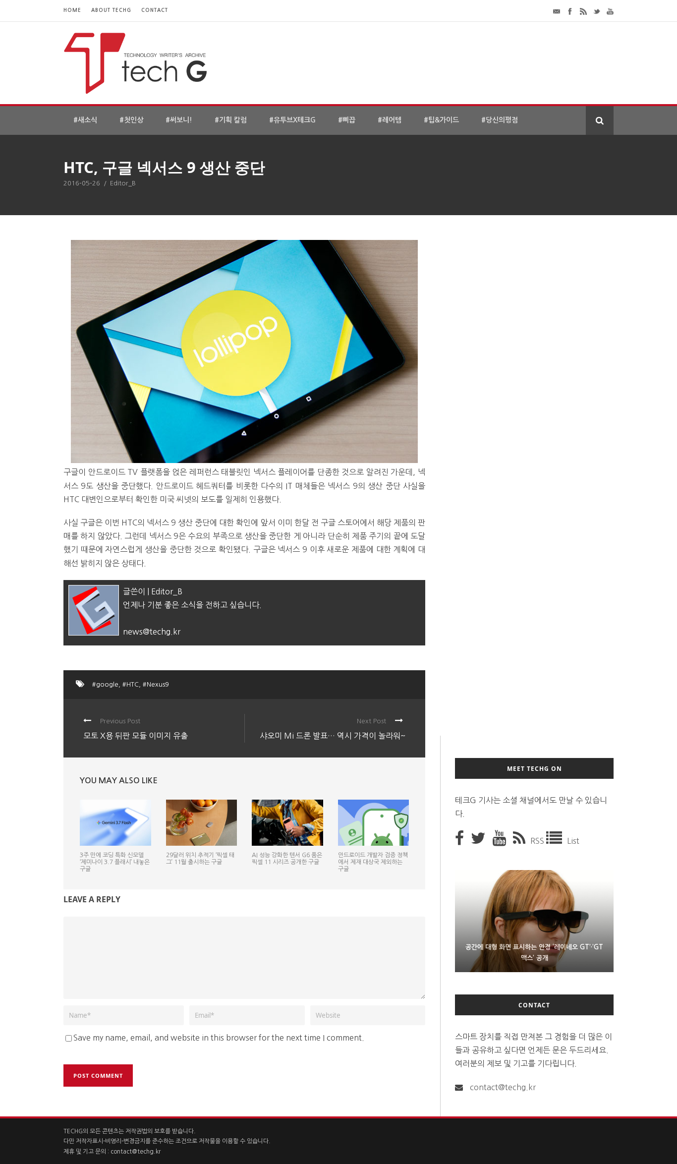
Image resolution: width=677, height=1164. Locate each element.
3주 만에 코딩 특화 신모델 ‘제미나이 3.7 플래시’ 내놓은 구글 (115, 862)
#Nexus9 (156, 684)
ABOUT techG (111, 10)
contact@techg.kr (503, 1087)
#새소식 (85, 119)
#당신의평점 (499, 119)
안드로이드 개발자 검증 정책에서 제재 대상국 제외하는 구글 (373, 862)
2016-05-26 (81, 183)
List (573, 841)
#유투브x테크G (292, 119)
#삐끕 (346, 119)
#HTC (130, 684)
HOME (72, 10)
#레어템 (389, 119)
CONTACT (154, 10)
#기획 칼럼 (231, 119)
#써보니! (179, 119)
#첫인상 (131, 119)
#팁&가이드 (441, 119)
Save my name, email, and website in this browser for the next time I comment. (218, 1038)
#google (105, 684)
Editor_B (123, 183)
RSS (538, 841)
